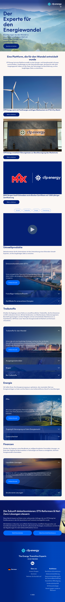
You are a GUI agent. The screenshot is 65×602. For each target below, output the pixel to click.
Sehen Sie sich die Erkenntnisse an (47, 533)
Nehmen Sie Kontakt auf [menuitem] (33, 576)
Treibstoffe (27, 210)
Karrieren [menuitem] (34, 574)
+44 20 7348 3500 (32, 559)
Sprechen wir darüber (11, 46)
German (14, 569)
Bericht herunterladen (17, 533)
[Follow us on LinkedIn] (32, 563)
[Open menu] (61, 7)
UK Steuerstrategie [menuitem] (53, 586)
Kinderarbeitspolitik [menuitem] (53, 583)
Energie (36, 210)
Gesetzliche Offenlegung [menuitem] (52, 581)
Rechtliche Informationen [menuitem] (53, 571)
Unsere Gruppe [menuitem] (33, 571)
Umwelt (18, 210)
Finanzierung (46, 210)
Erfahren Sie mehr (12, 282)
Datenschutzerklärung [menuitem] (53, 574)
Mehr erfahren (11, 114)
